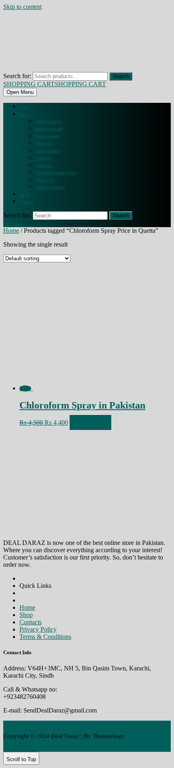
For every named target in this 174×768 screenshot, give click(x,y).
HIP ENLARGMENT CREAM (56, 172)
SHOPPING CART (54, 84)
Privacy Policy (38, 629)
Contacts (30, 622)
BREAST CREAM (47, 136)
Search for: (17, 75)
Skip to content (22, 6)
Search (120, 76)
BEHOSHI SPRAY (49, 121)
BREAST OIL (44, 143)
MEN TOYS (44, 180)
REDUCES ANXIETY (50, 187)
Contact (26, 201)
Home (24, 107)
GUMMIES (44, 165)
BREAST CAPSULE (49, 129)
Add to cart (90, 422)
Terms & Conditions (45, 636)
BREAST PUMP (47, 150)
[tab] (20, 92)
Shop (24, 114)
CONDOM (43, 158)
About (24, 194)
